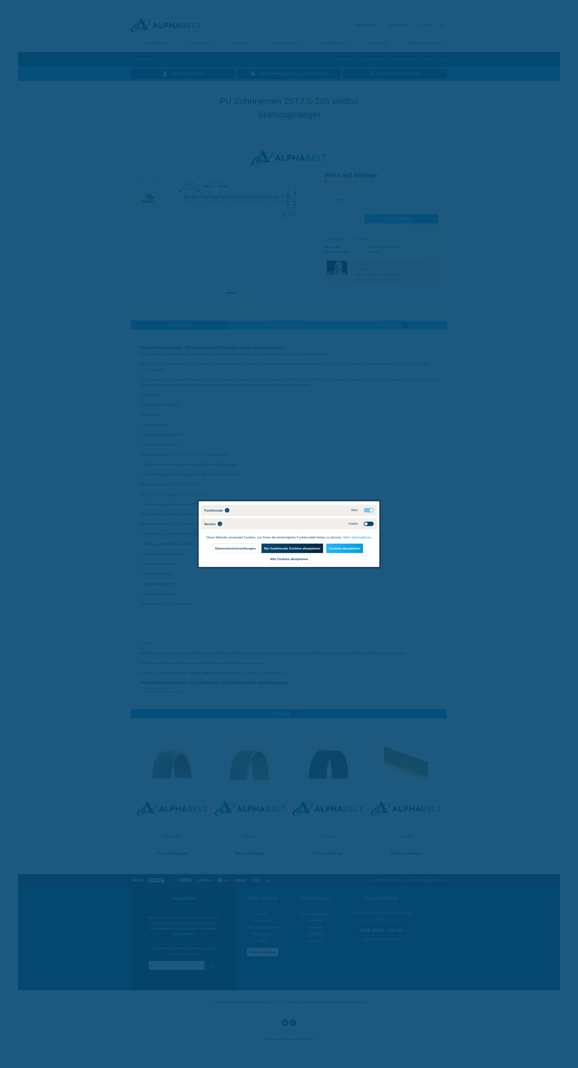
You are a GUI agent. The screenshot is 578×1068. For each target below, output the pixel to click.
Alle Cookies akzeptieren (289, 559)
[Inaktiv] (369, 523)
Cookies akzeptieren (344, 548)
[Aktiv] (369, 510)
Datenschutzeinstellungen (235, 548)
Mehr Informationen (357, 537)
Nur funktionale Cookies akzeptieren (292, 548)
